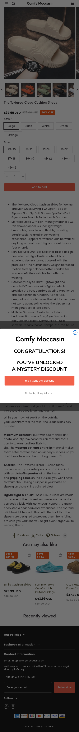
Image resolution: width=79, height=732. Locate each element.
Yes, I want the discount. (39, 381)
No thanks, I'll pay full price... (39, 393)
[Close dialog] (75, 332)
